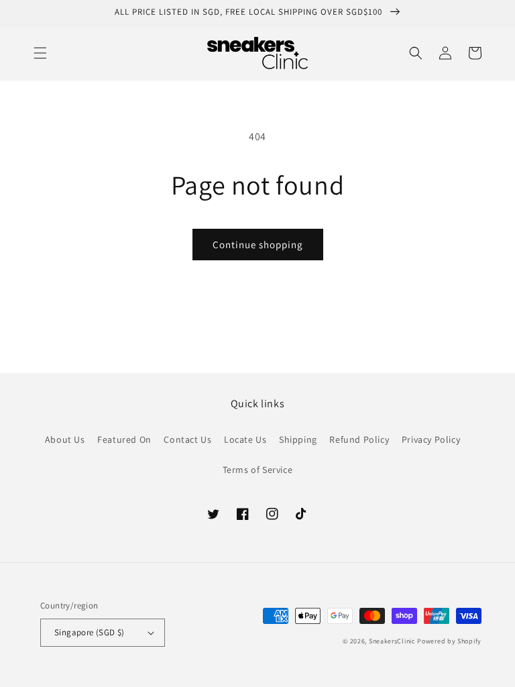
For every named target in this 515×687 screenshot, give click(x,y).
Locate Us (245, 439)
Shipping (298, 439)
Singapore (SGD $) (89, 632)
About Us (65, 439)
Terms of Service (258, 470)
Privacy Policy (431, 439)
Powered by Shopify (449, 641)
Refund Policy (359, 439)
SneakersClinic (392, 641)
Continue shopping (258, 244)
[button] (40, 53)
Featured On (124, 439)
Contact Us (187, 439)
